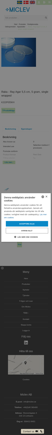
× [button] (46, 197)
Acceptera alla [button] (27, 223)
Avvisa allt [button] (26, 230)
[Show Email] (36, 431)
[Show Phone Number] (41, 431)
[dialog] (26, 217)
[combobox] (42, 196)
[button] (26, 237)
